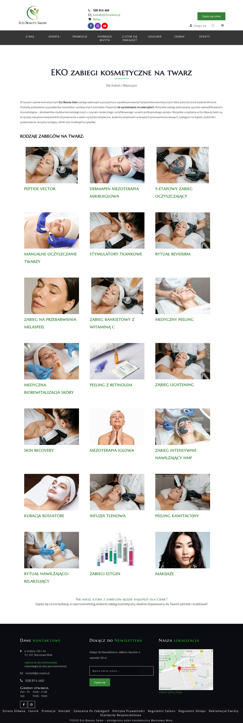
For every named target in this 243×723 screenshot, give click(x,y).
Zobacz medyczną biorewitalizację (51, 359)
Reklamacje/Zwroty (224, 711)
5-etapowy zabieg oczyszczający (174, 193)
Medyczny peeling (174, 319)
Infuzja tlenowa (108, 516)
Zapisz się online (211, 16)
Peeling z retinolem (111, 385)
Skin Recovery (39, 450)
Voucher (155, 36)
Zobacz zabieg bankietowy (117, 292)
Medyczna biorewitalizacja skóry (49, 389)
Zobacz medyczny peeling (183, 292)
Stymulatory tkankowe (116, 254)
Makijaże (183, 546)
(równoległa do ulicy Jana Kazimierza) (46, 666)
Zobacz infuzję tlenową (117, 488)
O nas (30, 36)
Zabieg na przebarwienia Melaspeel (50, 323)
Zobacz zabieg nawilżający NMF (182, 425)
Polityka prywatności (128, 711)
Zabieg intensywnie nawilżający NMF (176, 454)
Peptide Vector (40, 189)
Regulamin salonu (162, 711)
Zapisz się (99, 682)
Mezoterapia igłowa (112, 450)
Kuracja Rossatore (44, 516)
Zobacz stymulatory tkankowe (117, 229)
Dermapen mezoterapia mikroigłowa (114, 193)
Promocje (80, 36)
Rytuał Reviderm (183, 227)
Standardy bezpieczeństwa (120, 715)
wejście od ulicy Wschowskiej (41, 662)
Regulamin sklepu (192, 711)
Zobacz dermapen (117, 161)
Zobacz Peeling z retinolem (117, 357)
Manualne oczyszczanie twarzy (50, 258)
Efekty (204, 36)
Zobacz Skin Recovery (51, 423)
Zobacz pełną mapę (170, 692)
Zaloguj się (199, 26)
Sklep (96, 19)
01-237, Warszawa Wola (38, 655)
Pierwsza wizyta (105, 38)
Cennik (180, 36)
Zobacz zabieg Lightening (183, 357)
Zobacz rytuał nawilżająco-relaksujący (51, 548)
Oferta (54, 36)
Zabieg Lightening (174, 384)
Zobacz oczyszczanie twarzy (51, 227)
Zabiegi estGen (105, 574)
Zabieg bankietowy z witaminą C (112, 323)
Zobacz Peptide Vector (52, 161)
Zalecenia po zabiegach (91, 711)
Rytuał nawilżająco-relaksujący (47, 578)
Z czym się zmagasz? (130, 38)
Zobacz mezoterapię (117, 423)
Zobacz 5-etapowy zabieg (183, 161)
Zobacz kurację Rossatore (52, 488)
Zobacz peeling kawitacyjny (182, 488)
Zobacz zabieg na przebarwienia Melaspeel (51, 294)
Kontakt (65, 711)
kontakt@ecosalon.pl (106, 14)
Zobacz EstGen (117, 546)
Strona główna (14, 711)
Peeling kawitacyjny (177, 516)
